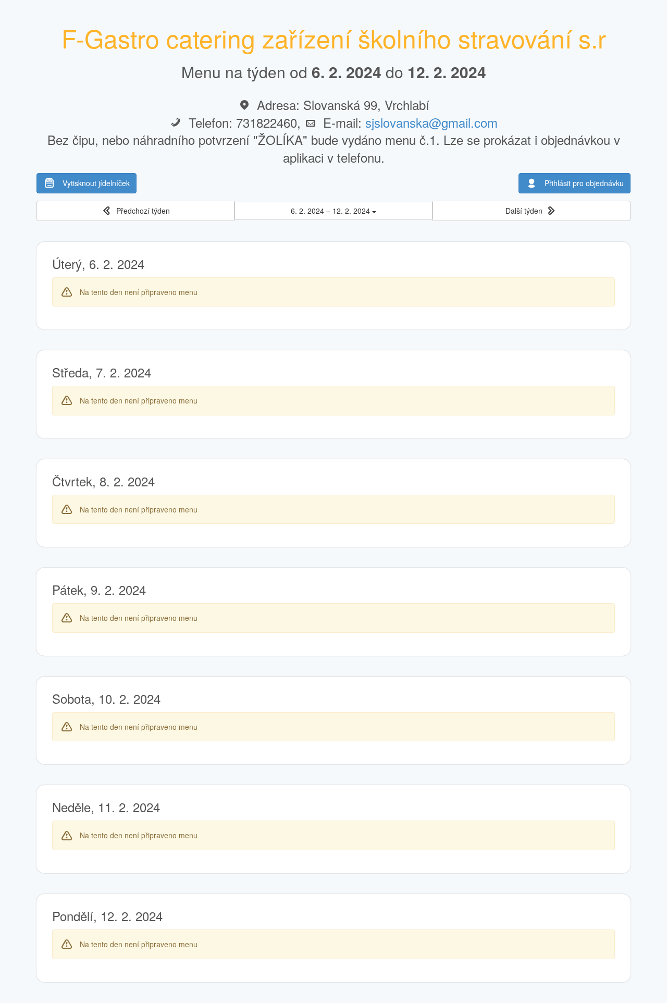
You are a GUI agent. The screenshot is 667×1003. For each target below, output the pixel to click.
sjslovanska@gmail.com (431, 122)
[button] (135, 211)
